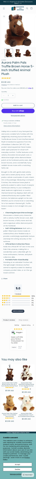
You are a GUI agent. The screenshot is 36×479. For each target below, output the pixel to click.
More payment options (18, 115)
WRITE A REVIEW (18, 311)
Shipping (4, 84)
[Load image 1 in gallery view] (9, 53)
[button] (4, 8)
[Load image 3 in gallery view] (27, 53)
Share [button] (5, 279)
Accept (17, 464)
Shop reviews (23, 320)
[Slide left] (2, 53)
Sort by (17, 325)
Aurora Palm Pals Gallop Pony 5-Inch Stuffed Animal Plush (9, 415)
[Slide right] (34, 53)
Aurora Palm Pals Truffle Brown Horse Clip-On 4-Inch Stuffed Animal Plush (9, 384)
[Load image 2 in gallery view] (18, 53)
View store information (12, 126)
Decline (17, 469)
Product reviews (9, 320)
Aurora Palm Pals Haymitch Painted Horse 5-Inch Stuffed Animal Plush (26, 385)
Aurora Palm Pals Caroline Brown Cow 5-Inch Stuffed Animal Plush (26, 415)
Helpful (14, 347)
